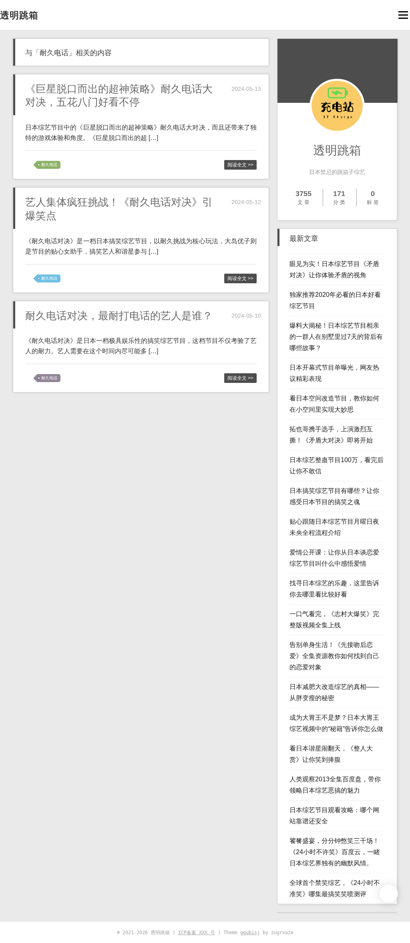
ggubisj (250, 932)
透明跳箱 (19, 15)
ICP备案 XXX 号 (196, 932)
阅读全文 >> (240, 165)
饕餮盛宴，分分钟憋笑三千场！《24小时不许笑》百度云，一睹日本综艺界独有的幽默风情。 (334, 852)
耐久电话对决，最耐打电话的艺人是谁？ (119, 316)
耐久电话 (49, 164)
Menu (403, 15)
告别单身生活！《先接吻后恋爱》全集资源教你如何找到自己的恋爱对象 (334, 656)
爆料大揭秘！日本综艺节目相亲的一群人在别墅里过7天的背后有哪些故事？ (336, 336)
